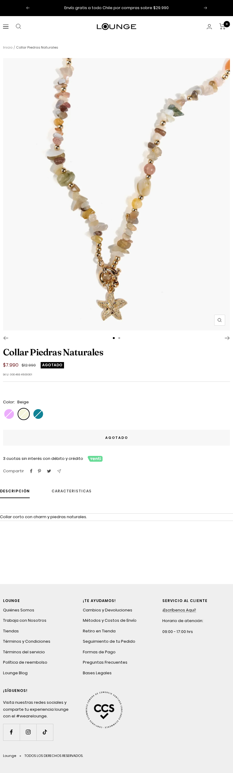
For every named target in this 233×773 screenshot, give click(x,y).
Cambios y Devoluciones (107, 610)
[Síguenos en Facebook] (11, 732)
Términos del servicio (24, 652)
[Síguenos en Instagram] (28, 732)
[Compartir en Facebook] (31, 471)
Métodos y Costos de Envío (110, 620)
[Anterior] (5, 338)
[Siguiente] (227, 338)
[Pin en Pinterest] (39, 471)
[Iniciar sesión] (209, 26)
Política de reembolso (25, 662)
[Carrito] (222, 26)
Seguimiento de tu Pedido (109, 641)
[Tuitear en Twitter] (49, 471)
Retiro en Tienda (99, 631)
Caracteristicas (72, 491)
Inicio (7, 47)
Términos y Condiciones (26, 641)
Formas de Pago (99, 652)
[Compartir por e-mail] (59, 471)
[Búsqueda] (18, 26)
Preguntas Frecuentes (105, 662)
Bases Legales (97, 673)
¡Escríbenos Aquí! (179, 610)
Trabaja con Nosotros (24, 620)
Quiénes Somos (18, 610)
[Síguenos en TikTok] (44, 732)
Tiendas (11, 631)
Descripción (15, 491)
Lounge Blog (15, 673)
